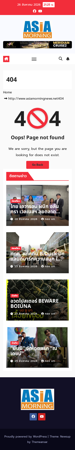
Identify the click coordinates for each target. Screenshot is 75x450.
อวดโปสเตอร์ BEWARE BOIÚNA (34, 303)
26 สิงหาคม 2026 (26, 219)
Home (7, 92)
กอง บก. (50, 219)
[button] (60, 59)
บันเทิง (15, 295)
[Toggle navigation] (34, 59)
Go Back (37, 165)
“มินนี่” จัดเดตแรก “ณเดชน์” (33, 351)
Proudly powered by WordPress (26, 437)
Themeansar (40, 442)
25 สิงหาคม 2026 (26, 266)
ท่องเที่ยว (16, 201)
